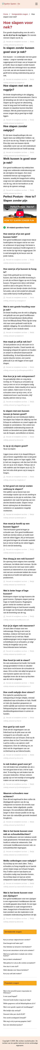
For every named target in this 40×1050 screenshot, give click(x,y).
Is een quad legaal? (10, 996)
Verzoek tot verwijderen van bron (16, 41)
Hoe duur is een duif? (10, 966)
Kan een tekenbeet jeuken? (13, 1025)
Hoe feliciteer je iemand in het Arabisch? (17, 947)
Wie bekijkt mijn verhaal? (12, 1010)
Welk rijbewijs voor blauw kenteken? (16, 970)
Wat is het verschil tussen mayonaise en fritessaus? (17, 992)
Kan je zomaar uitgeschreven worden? (16, 940)
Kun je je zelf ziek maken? (12, 973)
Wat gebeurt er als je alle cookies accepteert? (19, 963)
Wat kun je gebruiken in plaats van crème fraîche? (17, 955)
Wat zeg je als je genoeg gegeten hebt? (17, 1021)
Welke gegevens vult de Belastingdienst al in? (19, 1003)
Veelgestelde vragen (20, 14)
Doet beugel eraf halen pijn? (13, 943)
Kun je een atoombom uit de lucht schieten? (18, 950)
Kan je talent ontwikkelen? (12, 959)
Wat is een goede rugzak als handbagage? (18, 1007)
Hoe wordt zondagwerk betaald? (14, 1018)
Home (5, 14)
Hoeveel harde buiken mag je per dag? (17, 1000)
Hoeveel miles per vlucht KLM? (14, 1014)
